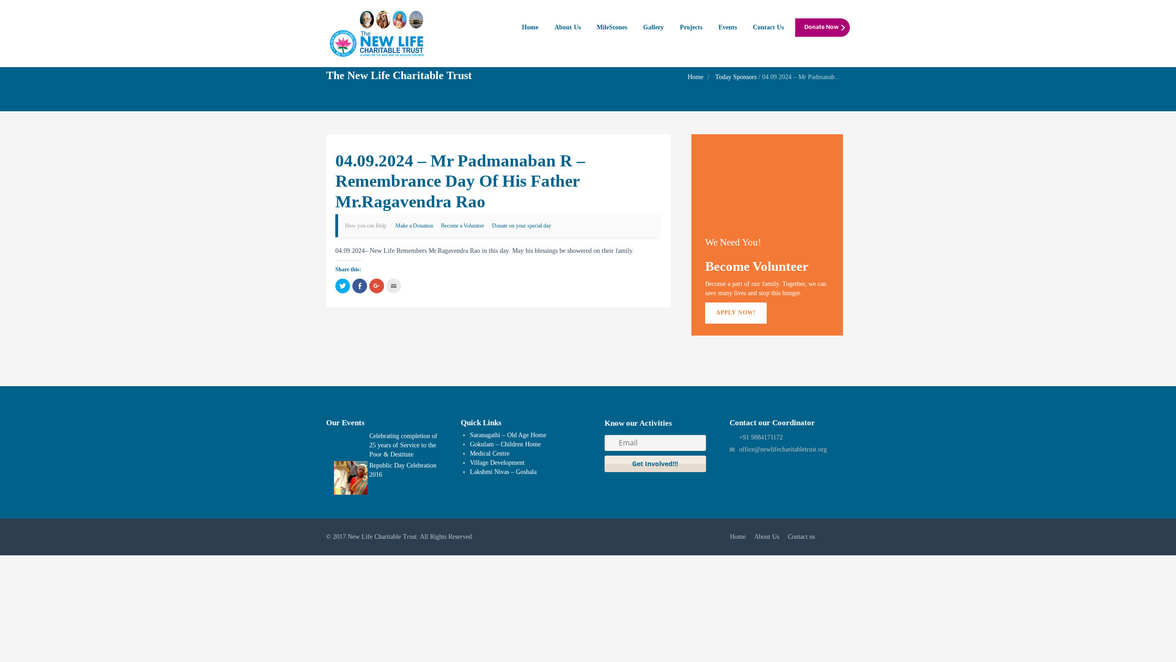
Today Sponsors (736, 77)
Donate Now (821, 27)
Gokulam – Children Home (505, 444)
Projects (691, 27)
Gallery (653, 27)
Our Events (345, 422)
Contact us (801, 536)
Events (727, 27)
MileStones (612, 27)
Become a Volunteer (462, 226)
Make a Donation (414, 226)
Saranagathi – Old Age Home (508, 435)
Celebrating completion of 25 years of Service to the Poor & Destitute (403, 445)
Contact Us (768, 27)
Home (530, 27)
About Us (567, 27)
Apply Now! (736, 312)
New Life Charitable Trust (382, 536)
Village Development (497, 462)
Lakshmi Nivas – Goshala (503, 471)
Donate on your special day (521, 226)
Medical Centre (489, 453)
